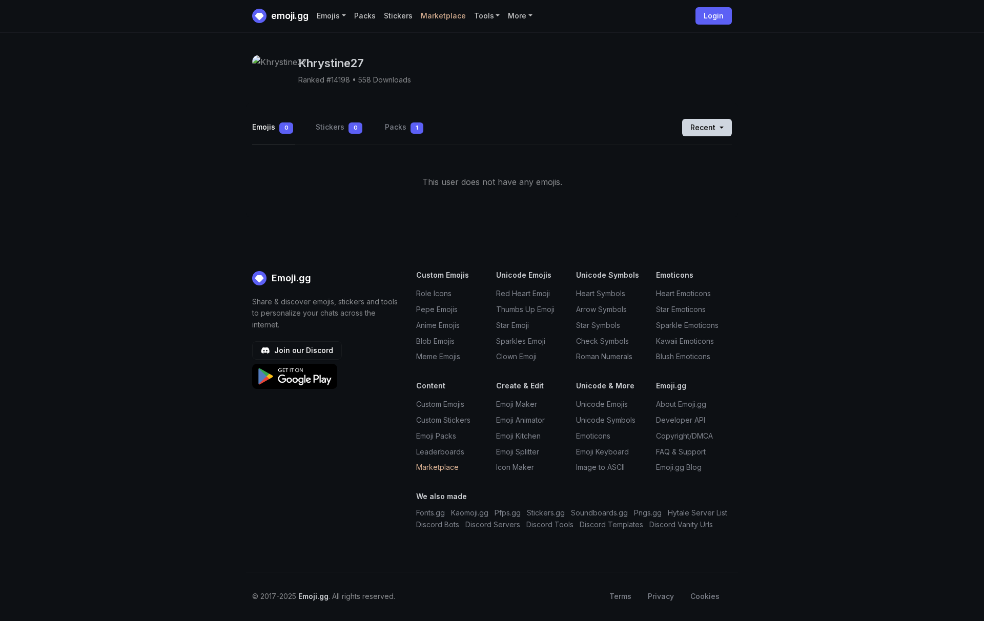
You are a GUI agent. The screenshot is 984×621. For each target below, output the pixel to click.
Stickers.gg (546, 512)
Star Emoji (512, 325)
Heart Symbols (600, 293)
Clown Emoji (516, 356)
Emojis (270, 126)
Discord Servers (492, 524)
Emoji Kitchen (518, 435)
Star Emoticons (681, 309)
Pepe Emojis (437, 309)
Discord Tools (549, 524)
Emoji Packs (436, 435)
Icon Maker (515, 467)
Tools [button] (484, 15)
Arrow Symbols (601, 309)
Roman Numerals (604, 356)
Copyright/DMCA (684, 435)
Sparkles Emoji (520, 341)
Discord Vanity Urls (681, 524)
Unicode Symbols (606, 420)
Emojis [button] (328, 15)
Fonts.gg (430, 512)
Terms (620, 596)
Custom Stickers (443, 420)
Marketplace (443, 15)
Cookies (705, 596)
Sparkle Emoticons (687, 325)
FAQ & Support (681, 451)
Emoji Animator (520, 420)
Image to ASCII (600, 467)
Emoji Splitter (517, 451)
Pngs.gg (648, 512)
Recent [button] (703, 127)
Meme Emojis (438, 356)
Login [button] (714, 15)
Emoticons (593, 435)
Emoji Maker (516, 404)
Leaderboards (440, 451)
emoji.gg (289, 15)
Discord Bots (437, 524)
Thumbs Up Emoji (525, 309)
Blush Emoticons (683, 356)
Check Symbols (602, 341)
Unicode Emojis (602, 404)
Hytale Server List (697, 512)
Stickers (398, 15)
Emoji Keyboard (602, 451)
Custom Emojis (440, 404)
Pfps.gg (508, 512)
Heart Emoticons (683, 293)
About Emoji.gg (681, 404)
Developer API (680, 420)
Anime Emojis (438, 325)
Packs (365, 15)
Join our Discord (302, 350)
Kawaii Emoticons (685, 341)
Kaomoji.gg (469, 512)
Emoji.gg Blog (679, 467)
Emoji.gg (290, 278)
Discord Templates (611, 524)
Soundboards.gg (599, 512)
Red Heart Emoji (523, 293)
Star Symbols (598, 325)
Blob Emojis (435, 341)
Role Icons (434, 293)
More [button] (517, 15)
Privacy (661, 596)
